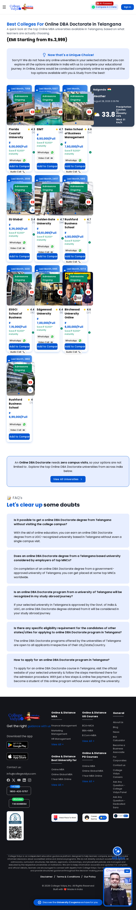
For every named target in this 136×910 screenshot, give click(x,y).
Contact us (119, 765)
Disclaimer (46, 876)
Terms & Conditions (68, 876)
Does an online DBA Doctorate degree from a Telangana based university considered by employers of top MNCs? (67, 558)
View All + (57, 744)
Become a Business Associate (119, 749)
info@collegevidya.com (21, 774)
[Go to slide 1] (19, 123)
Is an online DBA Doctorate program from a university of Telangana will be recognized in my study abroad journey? (68, 594)
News (116, 732)
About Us (118, 722)
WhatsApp (15, 160)
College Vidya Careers (118, 773)
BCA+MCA (88, 725)
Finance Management (64, 725)
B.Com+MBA (89, 735)
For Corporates (119, 758)
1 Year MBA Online (61, 779)
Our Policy (90, 876)
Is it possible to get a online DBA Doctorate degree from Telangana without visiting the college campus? (62, 522)
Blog (115, 727)
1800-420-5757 (19, 791)
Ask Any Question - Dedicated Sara (119, 802)
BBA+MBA (87, 730)
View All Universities (65, 479)
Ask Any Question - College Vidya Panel (120, 787)
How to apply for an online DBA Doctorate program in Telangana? (61, 660)
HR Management (61, 739)
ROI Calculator (119, 738)
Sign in (127, 6)
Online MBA (57, 769)
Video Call (43, 158)
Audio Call (15, 171)
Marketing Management (59, 732)
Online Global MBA (61, 774)
